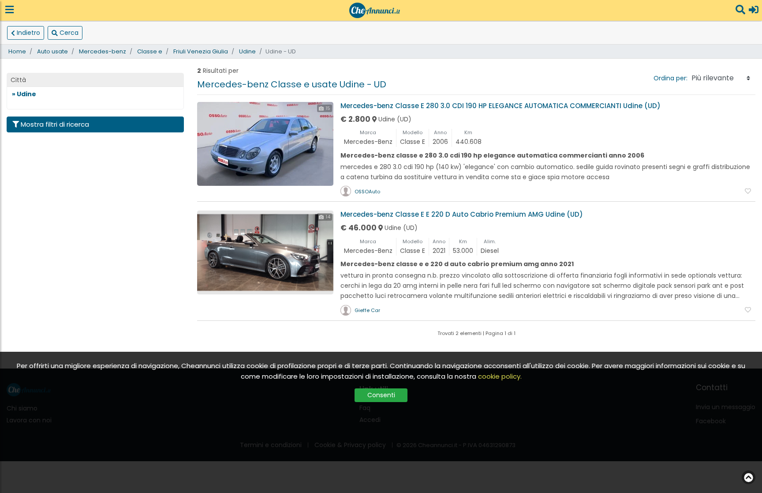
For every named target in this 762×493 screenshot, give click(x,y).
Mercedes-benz (102, 51)
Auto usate (52, 51)
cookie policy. (500, 376)
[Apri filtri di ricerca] (740, 10)
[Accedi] (753, 10)
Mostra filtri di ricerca (55, 124)
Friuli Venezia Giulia (200, 51)
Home (17, 51)
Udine (247, 51)
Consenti (381, 395)
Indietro (28, 32)
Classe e (149, 51)
